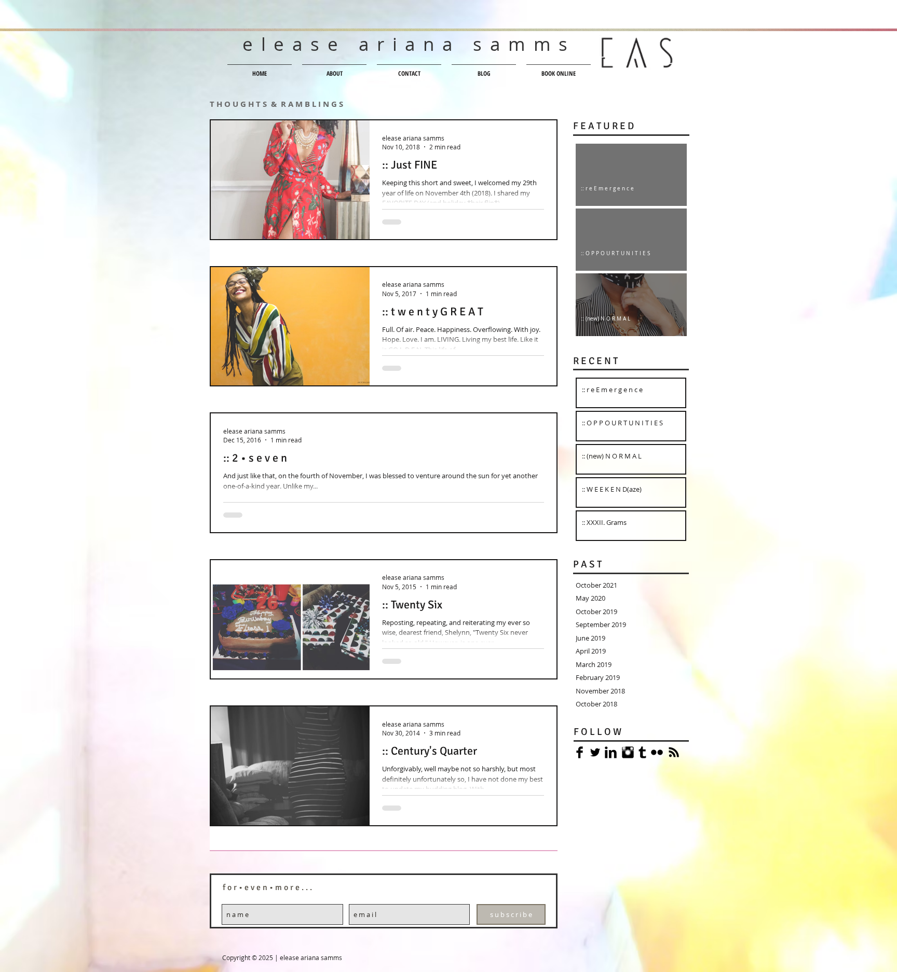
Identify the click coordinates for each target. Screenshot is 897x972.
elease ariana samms (409, 44)
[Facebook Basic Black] (580, 752)
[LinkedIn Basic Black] (611, 752)
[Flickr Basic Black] (657, 752)
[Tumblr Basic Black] (642, 752)
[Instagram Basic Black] (628, 752)
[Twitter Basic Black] (595, 752)
